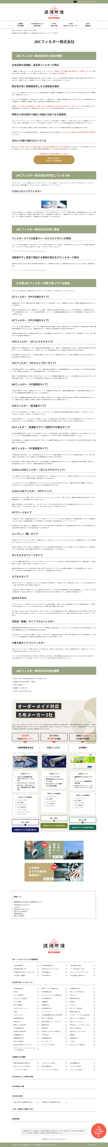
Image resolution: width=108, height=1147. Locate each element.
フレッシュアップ (47, 1011)
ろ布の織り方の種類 (19, 975)
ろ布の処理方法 (46, 972)
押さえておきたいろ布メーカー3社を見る (54, 159)
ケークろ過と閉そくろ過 (77, 969)
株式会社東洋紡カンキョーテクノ (23, 1045)
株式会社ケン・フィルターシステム (80, 1025)
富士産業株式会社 (47, 1008)
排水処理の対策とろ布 (20, 969)
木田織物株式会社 (19, 1035)
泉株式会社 (45, 1028)
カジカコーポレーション (20, 1008)
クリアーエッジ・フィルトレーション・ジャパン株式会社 (25, 1049)
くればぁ (72, 1041)
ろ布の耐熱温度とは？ (48, 965)
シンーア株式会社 (19, 995)
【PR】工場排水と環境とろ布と (23, 1109)
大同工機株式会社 (47, 998)
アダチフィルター (19, 1015)
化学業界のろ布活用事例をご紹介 (51, 1102)
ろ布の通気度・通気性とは (77, 975)
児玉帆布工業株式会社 (20, 1031)
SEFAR (15, 992)
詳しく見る (25, 822)
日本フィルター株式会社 (77, 992)
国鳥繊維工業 (73, 1038)
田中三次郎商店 (18, 1005)
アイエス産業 (17, 1002)
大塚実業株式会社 (19, 988)
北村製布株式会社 (75, 988)
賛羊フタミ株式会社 (47, 1018)
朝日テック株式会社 (75, 1028)
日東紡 (15, 1011)
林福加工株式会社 (75, 1011)
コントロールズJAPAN (48, 1045)
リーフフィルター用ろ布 (20, 1070)
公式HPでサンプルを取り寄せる (25, 830)
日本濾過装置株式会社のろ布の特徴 (52, 1015)
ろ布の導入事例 (17, 1096)
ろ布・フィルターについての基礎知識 (25, 959)
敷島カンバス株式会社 (20, 1025)
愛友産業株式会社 (47, 1038)
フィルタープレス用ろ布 (49, 1063)
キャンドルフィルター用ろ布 (50, 1070)
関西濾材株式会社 (75, 998)
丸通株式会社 (45, 1005)
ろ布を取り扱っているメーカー (70, 25)
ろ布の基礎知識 (87, 25)
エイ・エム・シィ (47, 1041)
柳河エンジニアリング (76, 1021)
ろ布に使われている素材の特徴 (37, 25)
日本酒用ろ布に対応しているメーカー (24, 972)
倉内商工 (72, 1002)
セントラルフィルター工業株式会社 (52, 995)
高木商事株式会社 (47, 992)
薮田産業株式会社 (19, 1038)
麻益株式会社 (45, 1025)
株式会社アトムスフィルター (78, 1031)
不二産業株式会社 (19, 1028)
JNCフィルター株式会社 (20, 998)
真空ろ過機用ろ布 (47, 1066)
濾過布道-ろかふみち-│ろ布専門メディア (87, 1)
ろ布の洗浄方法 (46, 975)
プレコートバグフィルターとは (78, 972)
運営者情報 (15, 1119)
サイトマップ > (92, 1145)
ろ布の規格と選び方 (75, 965)
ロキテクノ (73, 995)
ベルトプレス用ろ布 (75, 1066)
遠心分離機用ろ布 (75, 1063)
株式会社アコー (18, 1021)
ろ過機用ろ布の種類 (18, 1057)
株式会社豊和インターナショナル (51, 1021)
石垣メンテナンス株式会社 (77, 1018)
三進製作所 (45, 1002)
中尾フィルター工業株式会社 (50, 988)
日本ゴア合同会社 (19, 1041)
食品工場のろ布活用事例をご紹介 (23, 1102)
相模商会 (72, 1035)
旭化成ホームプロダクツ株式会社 (51, 1031)
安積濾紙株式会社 (19, 1018)
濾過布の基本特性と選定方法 (22, 1063)
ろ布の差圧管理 (18, 965)
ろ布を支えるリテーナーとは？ (50, 969)
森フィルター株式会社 (76, 1008)
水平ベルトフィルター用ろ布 (22, 1066)
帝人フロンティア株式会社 (77, 1045)
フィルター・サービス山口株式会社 (80, 1015)
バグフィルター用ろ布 (76, 1070)
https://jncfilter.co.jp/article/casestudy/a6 (36, 270)
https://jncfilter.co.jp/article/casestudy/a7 (36, 251)
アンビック (73, 1005)
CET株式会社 (45, 1035)
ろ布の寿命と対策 (54, 25)
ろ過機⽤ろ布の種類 (20, 25)
